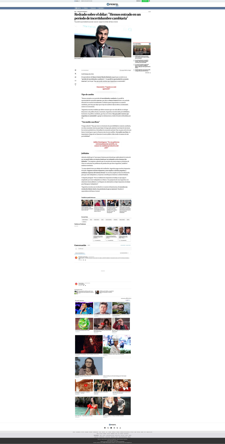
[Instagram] (114, 428)
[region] (102, 271)
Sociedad (90, 432)
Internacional (95, 432)
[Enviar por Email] (75, 81)
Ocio (106, 432)
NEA (75, 11)
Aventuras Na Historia (110, 435)
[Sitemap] (120, 427)
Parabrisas (112, 433)
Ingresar (138, 1)
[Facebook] (105, 428)
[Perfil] (112, 425)
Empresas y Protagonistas (125, 432)
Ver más (147, 72)
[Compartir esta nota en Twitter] (75, 74)
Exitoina (138, 432)
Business (117, 432)
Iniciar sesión (123, 245)
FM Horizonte (126, 433)
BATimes (121, 433)
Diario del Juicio (149, 432)
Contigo (103, 435)
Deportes (103, 432)
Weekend (104, 433)
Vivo (145, 432)
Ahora (74, 432)
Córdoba (109, 432)
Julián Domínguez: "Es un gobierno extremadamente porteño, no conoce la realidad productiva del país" (106, 145)
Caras (135, 432)
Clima (100, 432)
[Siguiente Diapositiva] (130, 235)
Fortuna (108, 433)
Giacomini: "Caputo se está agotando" (106, 88)
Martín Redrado (85, 219)
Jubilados (84, 221)
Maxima (130, 435)
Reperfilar (114, 432)
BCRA (128, 219)
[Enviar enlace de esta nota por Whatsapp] (75, 77)
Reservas (115, 219)
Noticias (131, 432)
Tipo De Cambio (108, 219)
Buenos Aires (96, 219)
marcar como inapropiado (128, 261)
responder (80, 285)
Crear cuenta (128, 245)
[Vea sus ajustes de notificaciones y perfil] (149, 1)
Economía (93, 8)
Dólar (102, 219)
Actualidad (101, 8)
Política (86, 8)
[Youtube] (111, 428)
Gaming (142, 432)
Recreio (126, 435)
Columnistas (78, 432)
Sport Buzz (123, 435)
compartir (124, 285)
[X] (108, 428)
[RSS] (117, 428)
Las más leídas (137, 44)
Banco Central (122, 219)
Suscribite (145, 0)
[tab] (79, 253)
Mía (118, 433)
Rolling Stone (117, 435)
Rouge (116, 433)
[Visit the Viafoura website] (128, 298)
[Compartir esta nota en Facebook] (75, 70)
